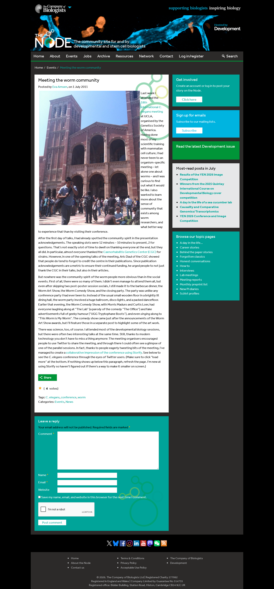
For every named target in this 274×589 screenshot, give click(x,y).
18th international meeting (152, 107)
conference (68, 397)
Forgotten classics (192, 256)
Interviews (187, 270)
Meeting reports (191, 279)
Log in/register (191, 56)
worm (82, 397)
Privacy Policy (129, 563)
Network (146, 56)
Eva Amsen (59, 87)
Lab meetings (189, 275)
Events (72, 56)
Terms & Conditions (132, 558)
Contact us (77, 567)
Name (43, 475)
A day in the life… (191, 243)
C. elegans (53, 397)
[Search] (223, 56)
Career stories (189, 247)
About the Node (81, 563)
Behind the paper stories (196, 252)
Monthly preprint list (194, 284)
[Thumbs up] (40, 388)
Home (39, 56)
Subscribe (189, 130)
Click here (189, 99)
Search (232, 56)
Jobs (87, 56)
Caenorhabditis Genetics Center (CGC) (129, 252)
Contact (166, 56)
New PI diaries (189, 289)
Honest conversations (195, 261)
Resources (124, 56)
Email (43, 482)
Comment (46, 434)
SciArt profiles (189, 293)
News (69, 402)
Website (43, 490)
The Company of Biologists (186, 558)
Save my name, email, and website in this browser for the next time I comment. (94, 497)
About (55, 56)
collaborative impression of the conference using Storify (104, 352)
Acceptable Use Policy (134, 567)
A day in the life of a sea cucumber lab (206, 202)
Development (178, 563)
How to (185, 266)
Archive (103, 56)
